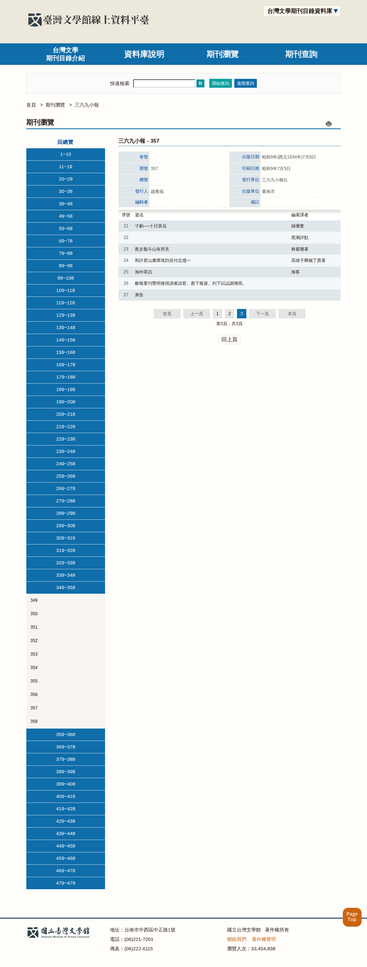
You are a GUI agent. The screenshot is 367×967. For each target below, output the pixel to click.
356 (34, 694)
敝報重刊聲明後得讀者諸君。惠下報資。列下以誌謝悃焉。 (191, 283)
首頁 (31, 105)
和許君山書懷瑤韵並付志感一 (163, 260)
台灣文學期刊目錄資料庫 (299, 11)
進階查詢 (245, 83)
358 (34, 721)
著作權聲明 (264, 939)
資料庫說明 (144, 54)
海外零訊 (143, 272)
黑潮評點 (299, 237)
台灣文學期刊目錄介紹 (65, 54)
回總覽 (65, 142)
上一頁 (196, 313)
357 (34, 708)
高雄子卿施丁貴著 (308, 260)
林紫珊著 (299, 249)
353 (34, 654)
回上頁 (229, 339)
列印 (329, 124)
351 (34, 627)
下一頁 (262, 313)
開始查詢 (220, 83)
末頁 (292, 313)
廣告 (139, 295)
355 (34, 681)
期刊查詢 (301, 54)
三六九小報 (87, 105)
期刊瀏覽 (223, 54)
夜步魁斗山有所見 (152, 249)
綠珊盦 (297, 226)
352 (34, 640)
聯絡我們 (236, 939)
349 (34, 600)
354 (34, 667)
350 (34, 613)
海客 (295, 272)
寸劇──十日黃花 (151, 226)
